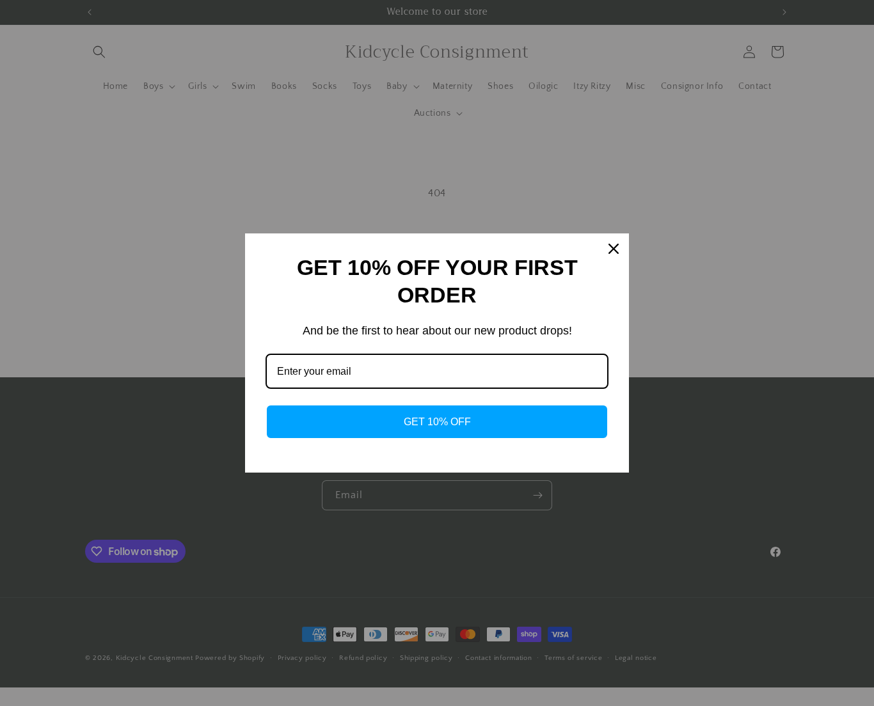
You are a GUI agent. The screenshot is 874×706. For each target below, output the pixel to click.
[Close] (613, 248)
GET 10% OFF (437, 421)
